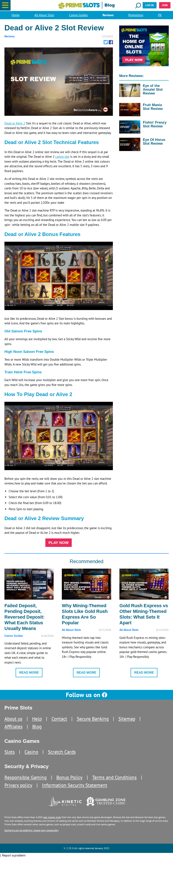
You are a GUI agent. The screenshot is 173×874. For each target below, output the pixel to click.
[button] (5, 5)
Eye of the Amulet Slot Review (153, 89)
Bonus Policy (69, 777)
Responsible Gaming (25, 777)
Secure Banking (93, 719)
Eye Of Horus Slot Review (154, 141)
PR (160, 15)
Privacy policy (18, 785)
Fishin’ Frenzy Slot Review (154, 124)
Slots (9, 752)
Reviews (108, 15)
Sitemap (126, 719)
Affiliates (13, 726)
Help (37, 719)
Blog (37, 726)
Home (16, 15)
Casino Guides (78, 15)
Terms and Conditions (114, 777)
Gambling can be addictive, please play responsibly (31, 830)
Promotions (135, 15)
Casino (31, 752)
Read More (29, 672)
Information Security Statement (74, 785)
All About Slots (44, 15)
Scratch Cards (62, 752)
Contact (59, 719)
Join (165, 5)
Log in (149, 5)
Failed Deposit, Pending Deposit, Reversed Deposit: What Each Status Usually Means (24, 617)
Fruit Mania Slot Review (153, 107)
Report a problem (14, 855)
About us (13, 719)
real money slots (52, 817)
